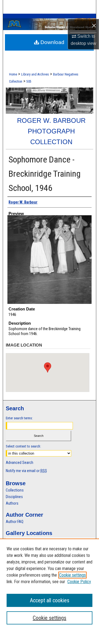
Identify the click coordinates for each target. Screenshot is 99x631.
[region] (49, 585)
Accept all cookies (49, 600)
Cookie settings (72, 575)
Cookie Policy (79, 581)
